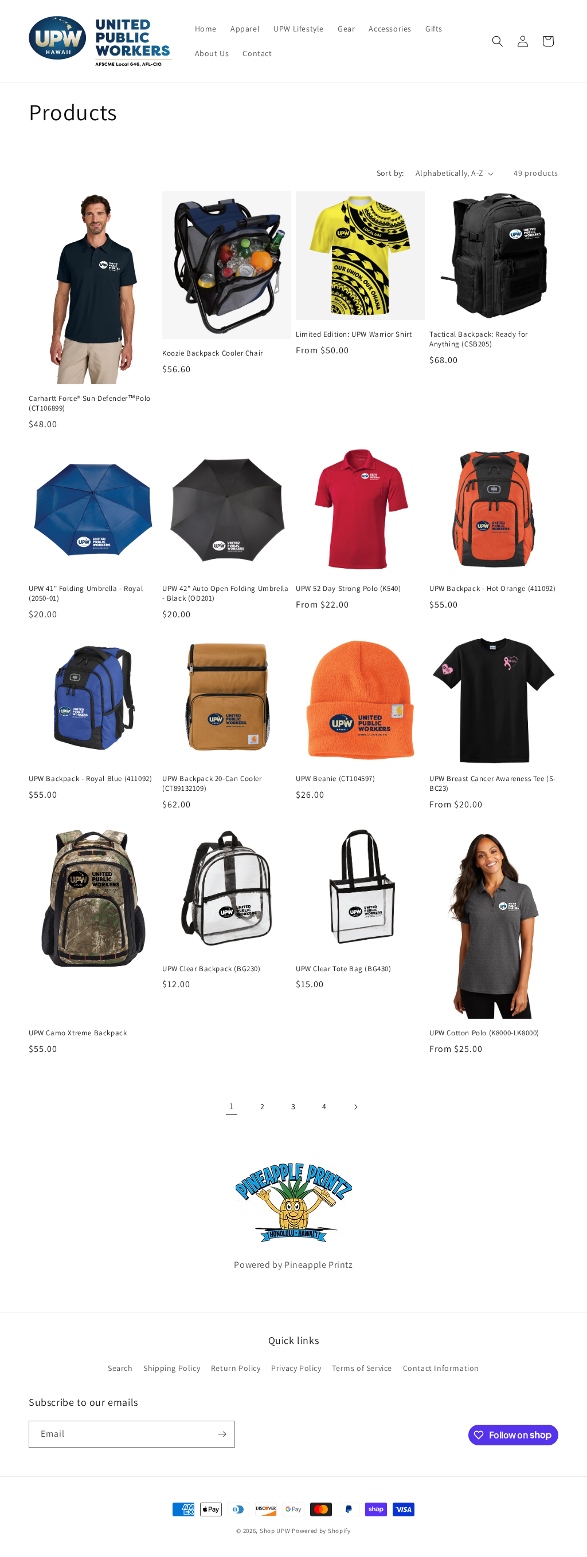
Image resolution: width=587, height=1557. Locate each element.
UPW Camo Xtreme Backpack (78, 1033)
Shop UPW (275, 1531)
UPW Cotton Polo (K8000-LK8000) (484, 1033)
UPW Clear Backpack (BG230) (211, 968)
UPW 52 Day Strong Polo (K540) (348, 588)
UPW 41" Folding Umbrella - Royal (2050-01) (86, 593)
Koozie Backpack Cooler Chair (212, 353)
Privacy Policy (296, 1368)
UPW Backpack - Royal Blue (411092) (90, 778)
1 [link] (231, 1106)
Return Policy (236, 1368)
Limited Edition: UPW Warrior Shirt (354, 334)
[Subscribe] (221, 1434)
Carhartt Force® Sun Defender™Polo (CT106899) (90, 403)
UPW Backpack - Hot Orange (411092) (492, 588)
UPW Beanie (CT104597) (335, 778)
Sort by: (390, 173)
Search (120, 1368)
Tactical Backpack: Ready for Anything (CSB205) (478, 339)
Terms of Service (362, 1368)
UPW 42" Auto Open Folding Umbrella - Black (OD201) (225, 593)
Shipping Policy (171, 1368)
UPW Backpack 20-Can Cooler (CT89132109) (212, 783)
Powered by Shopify (321, 1531)
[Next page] (355, 1107)
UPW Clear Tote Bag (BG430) (344, 968)
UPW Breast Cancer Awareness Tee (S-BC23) (492, 783)
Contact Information (441, 1368)
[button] (497, 41)
